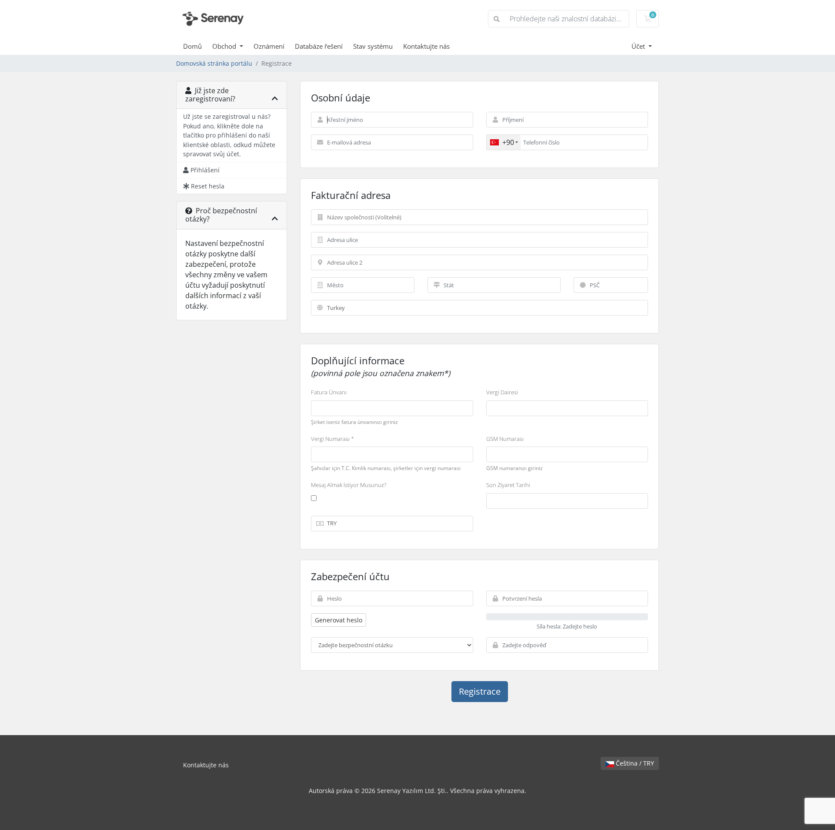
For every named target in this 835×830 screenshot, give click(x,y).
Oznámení (269, 46)
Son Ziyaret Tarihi (508, 485)
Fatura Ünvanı (329, 392)
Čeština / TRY (634, 763)
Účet (639, 46)
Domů (192, 46)
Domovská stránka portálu (214, 63)
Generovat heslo (338, 620)
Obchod (225, 46)
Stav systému (373, 46)
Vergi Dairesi (502, 392)
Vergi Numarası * (332, 439)
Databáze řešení (319, 46)
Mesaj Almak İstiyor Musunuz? (348, 485)
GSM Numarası (505, 439)
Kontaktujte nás (426, 46)
